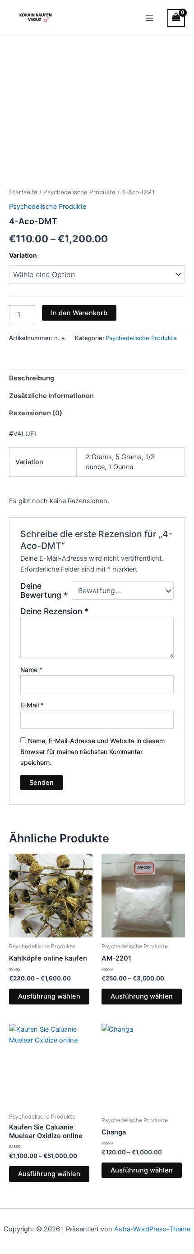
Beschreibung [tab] (31, 378)
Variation (23, 255)
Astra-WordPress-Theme (152, 1229)
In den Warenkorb (79, 313)
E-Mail (32, 705)
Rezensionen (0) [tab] (35, 413)
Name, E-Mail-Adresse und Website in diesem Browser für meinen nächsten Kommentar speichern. (92, 751)
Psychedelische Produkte (79, 192)
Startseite (23, 192)
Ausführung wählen (49, 996)
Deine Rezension (54, 611)
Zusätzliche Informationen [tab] (51, 396)
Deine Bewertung (44, 590)
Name (31, 669)
